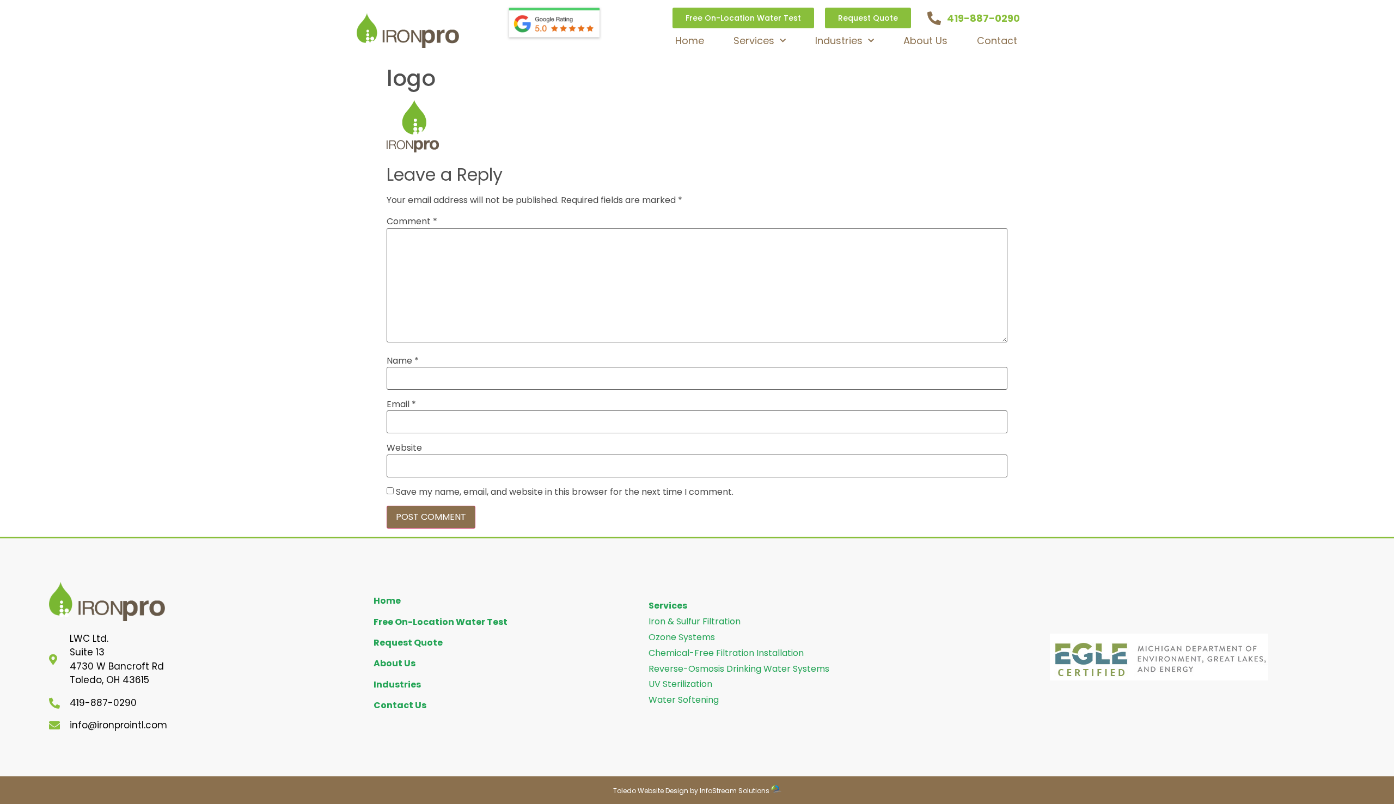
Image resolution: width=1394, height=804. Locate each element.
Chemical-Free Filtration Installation (726, 653)
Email (401, 404)
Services (753, 40)
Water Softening (684, 699)
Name (403, 361)
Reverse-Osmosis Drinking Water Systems (739, 668)
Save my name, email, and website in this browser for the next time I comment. (564, 492)
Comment (412, 221)
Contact (997, 40)
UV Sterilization (680, 684)
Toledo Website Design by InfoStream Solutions (691, 790)
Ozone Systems (682, 637)
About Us (925, 40)
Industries (839, 40)
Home (689, 40)
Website (404, 448)
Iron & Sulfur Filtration (695, 621)
